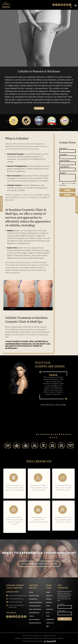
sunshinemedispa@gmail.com (18, 343)
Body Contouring (35, 609)
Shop (47, 616)
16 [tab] (67, 434)
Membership (50, 619)
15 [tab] (65, 434)
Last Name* (63, 154)
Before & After (49, 604)
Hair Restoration (35, 606)
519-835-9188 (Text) (15, 602)
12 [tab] (59, 434)
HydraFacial (33, 599)
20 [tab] (54, 437)
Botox (31, 592)
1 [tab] (36, 434)
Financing (49, 609)
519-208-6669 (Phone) (16, 599)
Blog (47, 613)
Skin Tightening (34, 619)
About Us (49, 595)
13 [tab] (61, 434)
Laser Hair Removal (35, 602)
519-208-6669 (38, 343)
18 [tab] (50, 437)
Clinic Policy (37, 635)
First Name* (63, 148)
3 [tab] (40, 434)
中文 (47, 626)
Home (48, 592)
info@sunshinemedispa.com (18, 595)
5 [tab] (44, 434)
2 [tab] (38, 434)
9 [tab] (53, 434)
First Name (61, 604)
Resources (52, 635)
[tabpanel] (53, 388)
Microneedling (34, 613)
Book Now (39, 108)
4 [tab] (42, 434)
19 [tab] (52, 437)
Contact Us (50, 623)
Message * (62, 173)
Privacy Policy (27, 635)
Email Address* (64, 167)
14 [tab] (63, 434)
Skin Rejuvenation (35, 623)
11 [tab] (57, 434)
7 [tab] (49, 434)
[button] (7, 121)
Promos (48, 599)
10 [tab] (55, 434)
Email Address (62, 611)
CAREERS (45, 635)
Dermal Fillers (34, 595)
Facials (31, 616)
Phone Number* (64, 161)
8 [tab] (51, 434)
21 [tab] (56, 437)
